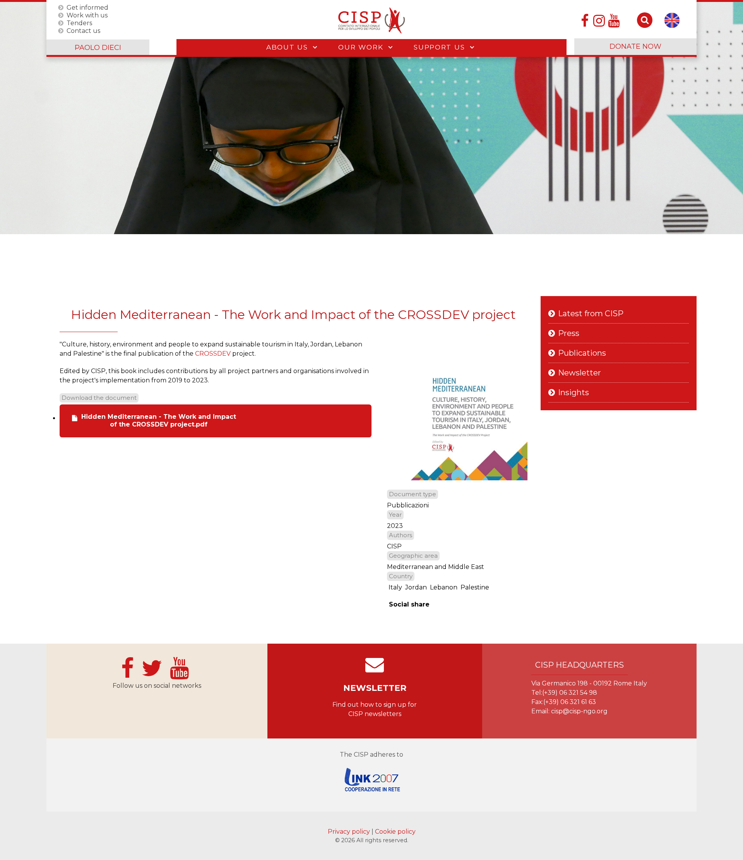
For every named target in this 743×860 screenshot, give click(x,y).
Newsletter (579, 372)
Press (568, 333)
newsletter (374, 688)
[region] (371, 118)
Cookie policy (395, 831)
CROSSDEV (213, 353)
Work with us (87, 15)
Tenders (79, 22)
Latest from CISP (590, 313)
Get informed (87, 7)
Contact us (83, 30)
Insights (573, 392)
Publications (582, 353)
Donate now (635, 46)
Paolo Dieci (98, 47)
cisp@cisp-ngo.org (579, 711)
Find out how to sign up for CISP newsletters (374, 709)
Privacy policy (350, 831)
